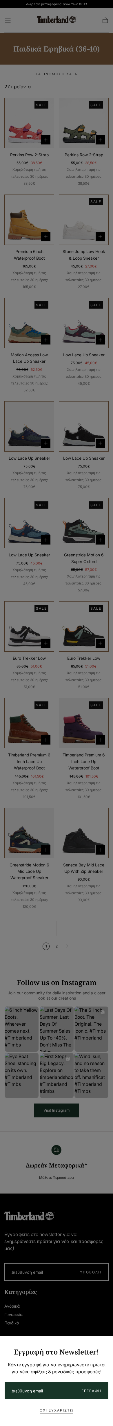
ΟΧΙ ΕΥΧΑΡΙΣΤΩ (56, 1410)
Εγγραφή (91, 1391)
